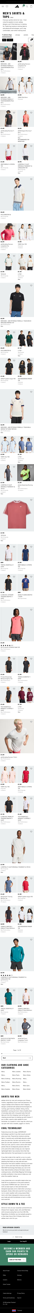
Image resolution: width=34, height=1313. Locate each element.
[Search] (27, 6)
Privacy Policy (21, 1293)
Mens (3, 1071)
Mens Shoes (16, 1089)
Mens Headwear (4, 1086)
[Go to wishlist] (7, 6)
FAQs (4, 1275)
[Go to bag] (31, 6)
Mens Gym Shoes (26, 1086)
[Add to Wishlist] (14, 46)
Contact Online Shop (22, 1270)
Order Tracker (6, 1284)
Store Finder (6, 1270)
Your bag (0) (23, 1241)
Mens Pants (15, 1075)
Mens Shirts (16, 1085)
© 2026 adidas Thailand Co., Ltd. (9, 1303)
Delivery (19, 1279)
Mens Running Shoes (16, 1082)
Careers (5, 1279)
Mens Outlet (26, 1089)
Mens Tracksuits (26, 1082)
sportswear (18, 1153)
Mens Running (16, 1078)
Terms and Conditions (9, 1298)
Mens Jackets (16, 1071)
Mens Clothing (5, 1078)
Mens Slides (27, 1075)
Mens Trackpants (26, 1079)
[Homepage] (17, 7)
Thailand (19, 1310)
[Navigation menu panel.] (3, 6)
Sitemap (19, 1275)
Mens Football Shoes (5, 1082)
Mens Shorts (27, 1071)
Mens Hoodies (5, 1089)
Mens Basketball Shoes (4, 1075)
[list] (17, 35)
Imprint (19, 1298)
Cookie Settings (7, 1293)
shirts (13, 1104)
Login (9, 1241)
